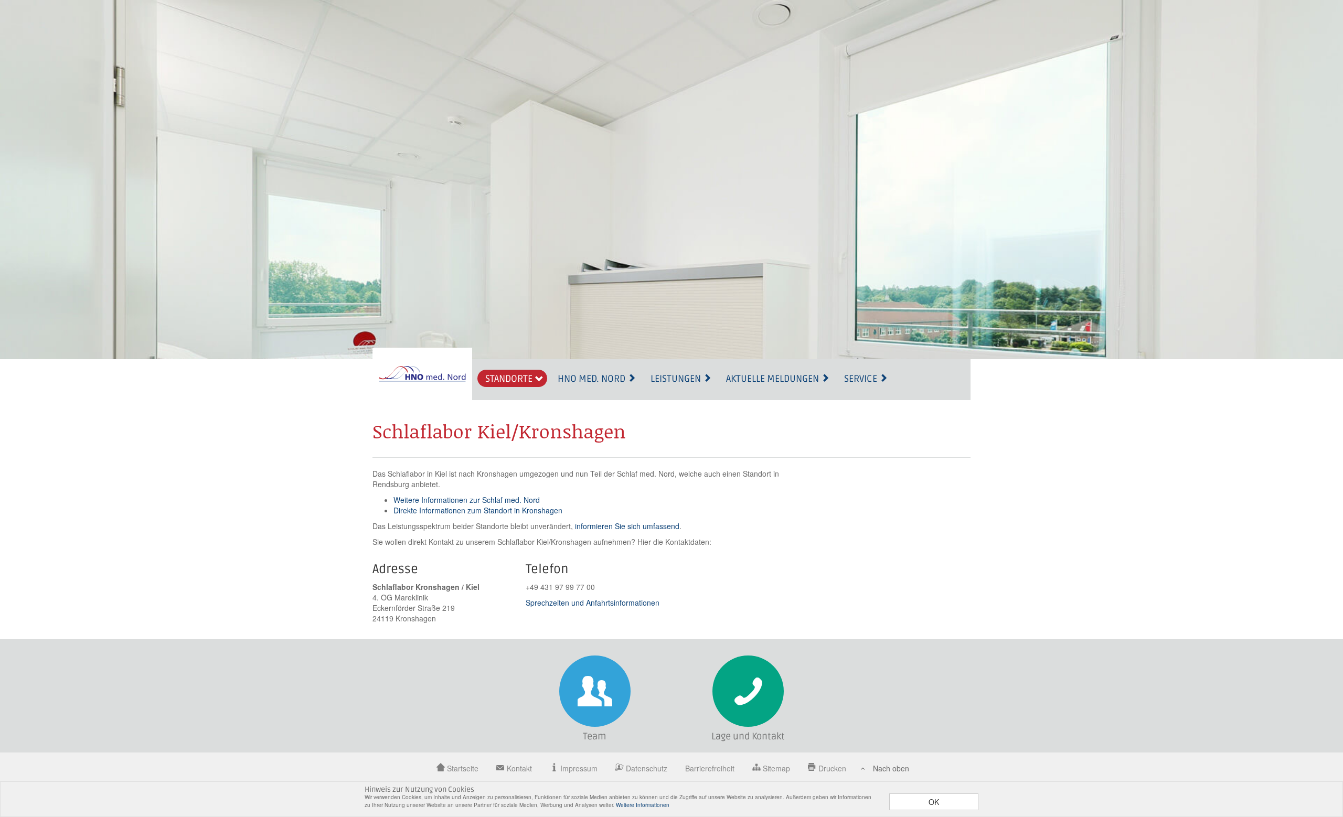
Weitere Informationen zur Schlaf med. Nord (466, 499)
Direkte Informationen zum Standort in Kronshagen (477, 510)
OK (934, 802)
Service (861, 378)
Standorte (510, 378)
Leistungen (677, 378)
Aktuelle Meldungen (773, 378)
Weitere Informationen (642, 805)
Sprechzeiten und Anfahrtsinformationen (592, 602)
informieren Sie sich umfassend (627, 526)
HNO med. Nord (592, 378)
